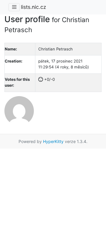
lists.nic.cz (33, 7)
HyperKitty (53, 141)
